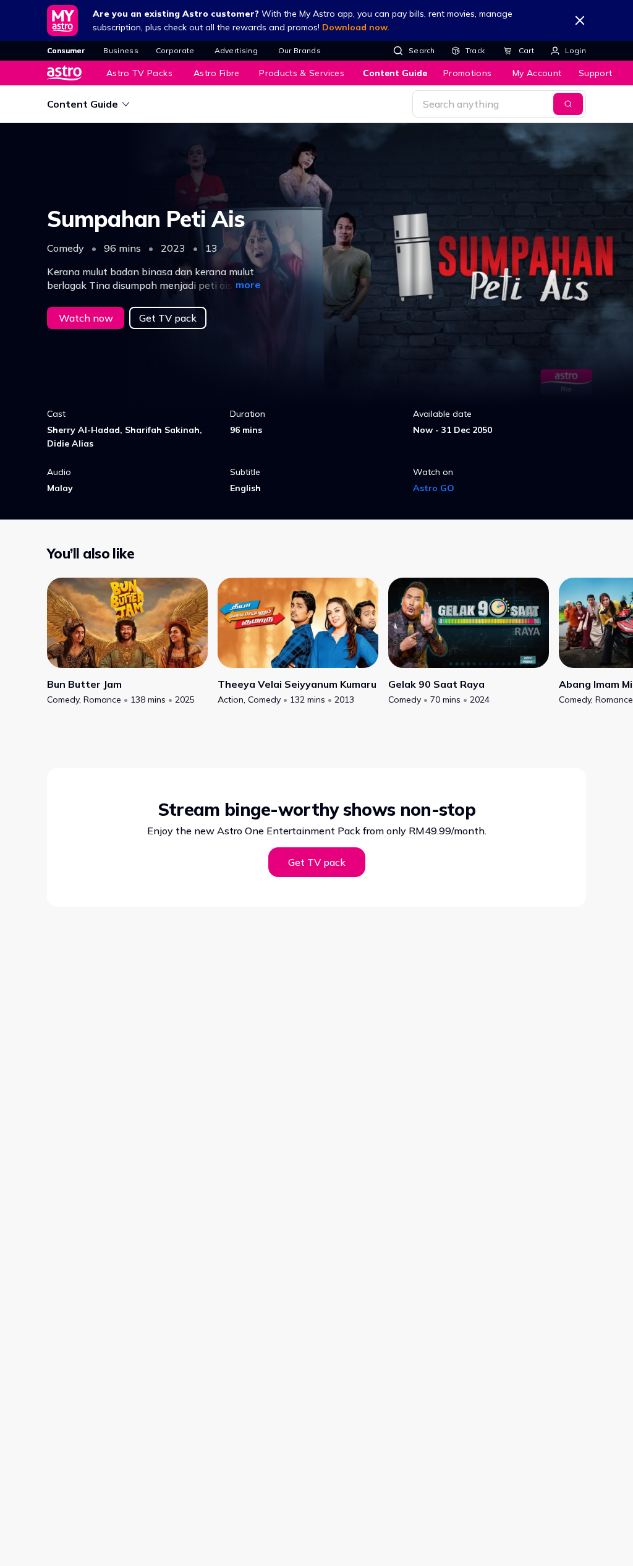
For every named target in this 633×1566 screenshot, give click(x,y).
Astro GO (433, 488)
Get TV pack (168, 318)
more (248, 284)
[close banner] (580, 20)
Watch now (86, 318)
